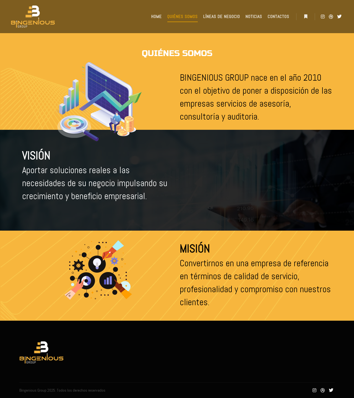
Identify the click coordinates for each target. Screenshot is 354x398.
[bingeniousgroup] (33, 16)
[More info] (306, 16)
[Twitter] (339, 16)
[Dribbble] (331, 16)
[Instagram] (322, 16)
